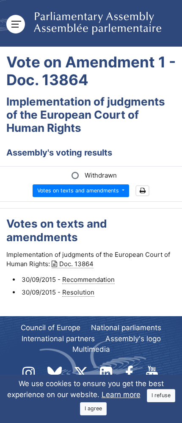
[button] (142, 191)
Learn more (121, 394)
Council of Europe (50, 327)
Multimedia (91, 349)
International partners (58, 338)
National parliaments (126, 327)
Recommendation (88, 280)
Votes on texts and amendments (79, 190)
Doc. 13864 (76, 264)
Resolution (78, 292)
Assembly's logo (133, 338)
